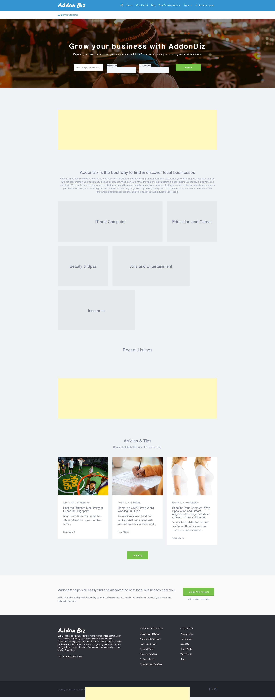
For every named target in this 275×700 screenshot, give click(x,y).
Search (188, 67)
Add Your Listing (206, 5)
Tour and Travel (147, 649)
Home (129, 5)
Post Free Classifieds (168, 5)
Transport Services (148, 654)
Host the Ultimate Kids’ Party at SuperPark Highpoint (83, 509)
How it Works (186, 649)
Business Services (148, 659)
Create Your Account (199, 591)
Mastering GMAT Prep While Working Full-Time (136, 509)
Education (135, 502)
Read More (68, 531)
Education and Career (150, 633)
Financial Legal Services (151, 664)
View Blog (137, 555)
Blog (153, 5)
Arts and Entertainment (150, 638)
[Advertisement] (137, 130)
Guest (187, 5)
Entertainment (83, 502)
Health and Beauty (148, 643)
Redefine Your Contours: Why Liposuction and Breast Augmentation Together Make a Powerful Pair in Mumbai (191, 512)
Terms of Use (186, 638)
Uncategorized (193, 502)
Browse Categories (69, 14)
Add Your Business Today (70, 656)
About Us (184, 643)
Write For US (142, 5)
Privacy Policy (186, 633)
